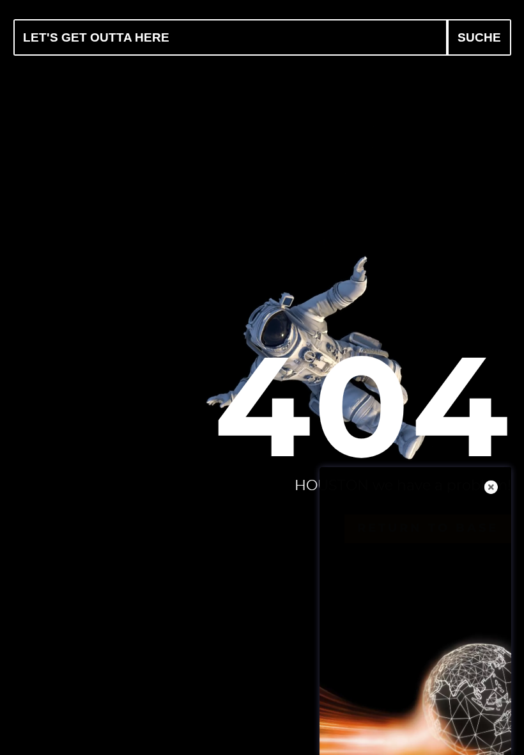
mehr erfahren (421, 728)
